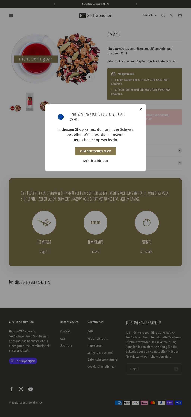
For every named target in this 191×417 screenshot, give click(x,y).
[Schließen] (141, 109)
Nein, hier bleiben (95, 160)
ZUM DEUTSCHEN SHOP (95, 151)
